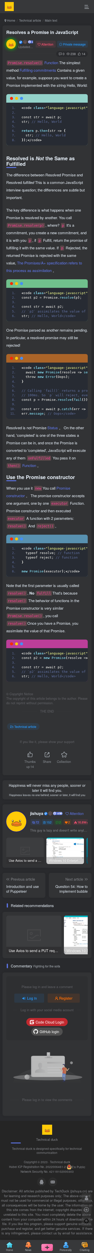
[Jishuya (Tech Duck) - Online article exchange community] (47, 1129)
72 (37, 822)
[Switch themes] (86, 1221)
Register (65, 998)
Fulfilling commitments (38, 70)
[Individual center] (86, 1198)
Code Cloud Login (50, 1022)
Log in (32, 998)
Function (33, 62)
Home (10, 20)
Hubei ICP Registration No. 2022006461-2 (37, 1167)
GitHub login (49, 1031)
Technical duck (60, 1162)
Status (53, 427)
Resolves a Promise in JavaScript (42, 32)
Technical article (30, 20)
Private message (74, 44)
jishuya (36, 813)
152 (49, 822)
